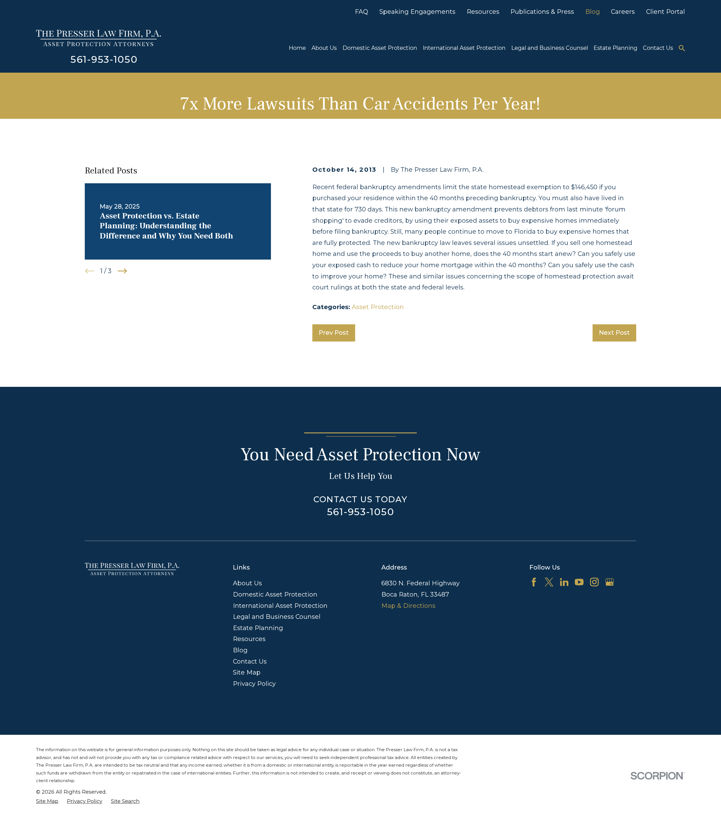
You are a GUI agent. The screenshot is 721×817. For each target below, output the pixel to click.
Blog (592, 11)
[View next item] (122, 271)
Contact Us (250, 661)
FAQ (361, 11)
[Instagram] (594, 582)
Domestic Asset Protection (275, 594)
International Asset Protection (280, 606)
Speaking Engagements (417, 11)
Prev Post (334, 332)
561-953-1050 (103, 59)
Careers (623, 11)
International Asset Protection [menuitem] (464, 47)
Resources (483, 11)
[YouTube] (579, 582)
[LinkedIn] (564, 582)
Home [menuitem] (297, 47)
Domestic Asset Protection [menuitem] (379, 47)
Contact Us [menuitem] (658, 47)
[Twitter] (549, 582)
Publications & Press (542, 11)
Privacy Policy (254, 683)
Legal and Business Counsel (277, 616)
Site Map (247, 672)
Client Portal (665, 11)
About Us (247, 583)
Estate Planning (258, 628)
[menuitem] (47, 801)
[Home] (98, 38)
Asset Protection (378, 307)
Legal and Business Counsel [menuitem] (549, 47)
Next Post (614, 332)
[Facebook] (533, 582)
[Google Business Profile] (609, 582)
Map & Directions (408, 606)
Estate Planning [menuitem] (615, 47)
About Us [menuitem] (324, 47)
